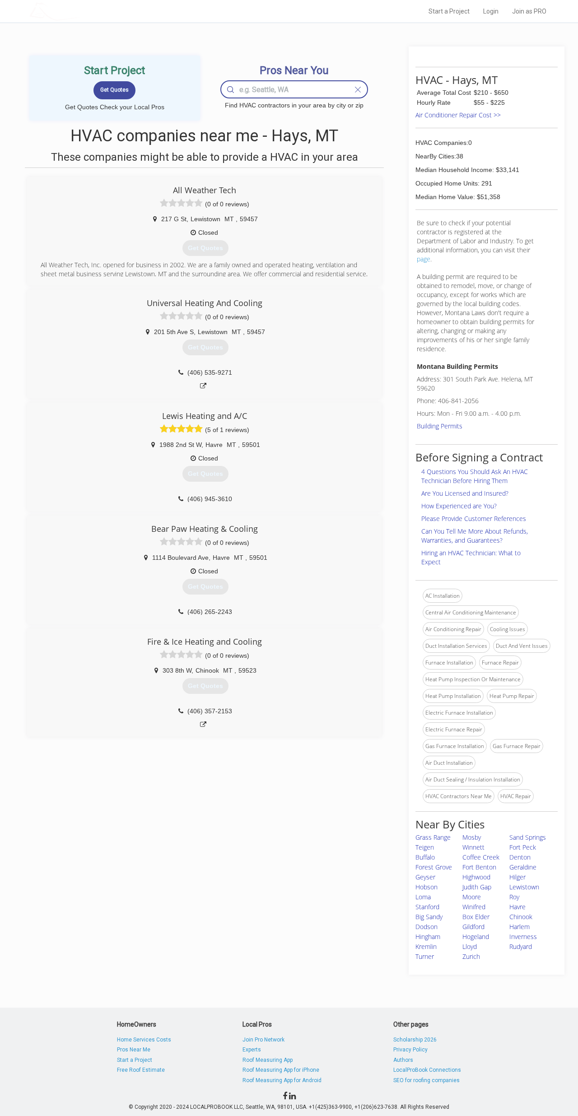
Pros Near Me (133, 1049)
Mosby (471, 837)
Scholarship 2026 (415, 1040)
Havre (517, 906)
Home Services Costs (144, 1040)
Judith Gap (476, 887)
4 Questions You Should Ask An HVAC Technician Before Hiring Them (474, 476)
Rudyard (520, 946)
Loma (423, 897)
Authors (403, 1060)
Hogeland (475, 936)
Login (491, 11)
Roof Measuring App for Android (282, 1080)
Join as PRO (529, 11)
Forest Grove (433, 867)
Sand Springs (527, 837)
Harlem (519, 926)
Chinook (520, 916)
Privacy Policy (410, 1049)
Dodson (426, 926)
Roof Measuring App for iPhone (280, 1070)
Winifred (473, 906)
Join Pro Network (263, 1040)
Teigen (424, 847)
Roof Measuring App (267, 1060)
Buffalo (425, 857)
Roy (514, 897)
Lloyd (469, 946)
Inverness (523, 936)
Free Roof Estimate (141, 1070)
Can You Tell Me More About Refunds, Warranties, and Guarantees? (474, 535)
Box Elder (475, 916)
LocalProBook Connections (427, 1070)
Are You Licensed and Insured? (464, 493)
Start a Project (449, 11)
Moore (471, 897)
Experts (251, 1049)
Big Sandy (429, 916)
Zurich (471, 956)
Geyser (425, 877)
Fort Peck (522, 847)
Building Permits (439, 426)
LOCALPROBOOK (82, 11)
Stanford (427, 906)
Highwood (476, 877)
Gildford (473, 926)
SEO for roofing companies (426, 1080)
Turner (424, 956)
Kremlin (426, 946)
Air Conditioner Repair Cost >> (458, 115)
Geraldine (522, 867)
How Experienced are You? (459, 506)
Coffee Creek (480, 857)
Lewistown (524, 887)
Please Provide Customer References (473, 518)
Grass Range (433, 837)
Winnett (473, 847)
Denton (520, 857)
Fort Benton (479, 867)
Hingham (427, 936)
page (423, 259)
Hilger (517, 877)
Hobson (426, 887)
